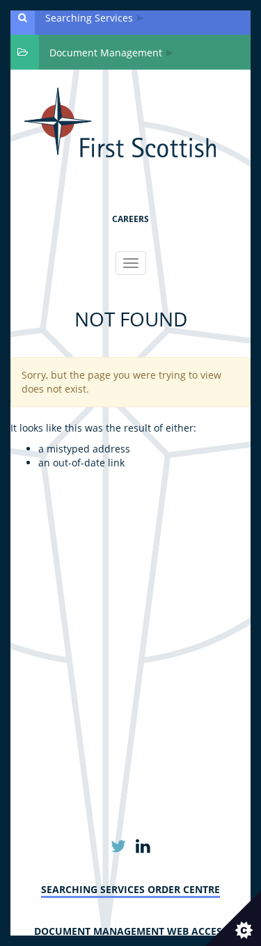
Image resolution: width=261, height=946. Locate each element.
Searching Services (89, 17)
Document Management (105, 52)
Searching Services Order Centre (130, 889)
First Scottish (120, 122)
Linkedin (143, 847)
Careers (130, 219)
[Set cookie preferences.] (233, 918)
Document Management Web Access (131, 931)
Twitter (118, 847)
